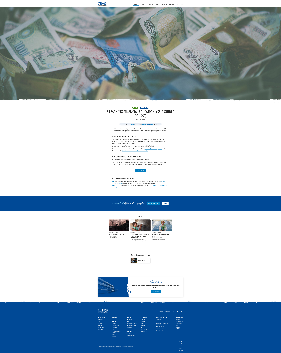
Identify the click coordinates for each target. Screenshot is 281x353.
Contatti (165, 203)
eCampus (164, 4)
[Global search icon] (182, 4)
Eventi (113, 334)
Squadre (143, 325)
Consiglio (143, 321)
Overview (114, 323)
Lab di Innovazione (131, 335)
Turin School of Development (162, 330)
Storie (128, 321)
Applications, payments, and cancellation (162, 324)
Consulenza (114, 327)
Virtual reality (179, 323)
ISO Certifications (160, 326)
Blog (177, 325)
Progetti (151, 4)
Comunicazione (115, 325)
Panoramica (100, 319)
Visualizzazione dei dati (131, 323)
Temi (142, 327)
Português (181, 350)
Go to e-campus (140, 170)
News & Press (129, 327)
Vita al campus (179, 321)
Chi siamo (171, 4)
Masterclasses (101, 327)
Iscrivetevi (156, 291)
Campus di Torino (160, 328)
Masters (144, 4)
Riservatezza (130, 346)
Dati (113, 329)
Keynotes (114, 336)
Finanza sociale (144, 107)
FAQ (157, 321)
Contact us (158, 319)
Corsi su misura (101, 329)
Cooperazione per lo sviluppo (116, 332)
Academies (100, 323)
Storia (142, 323)
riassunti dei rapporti (131, 325)
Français (144, 124)
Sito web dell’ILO (178, 328)
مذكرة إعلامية (150, 124)
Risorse (158, 4)
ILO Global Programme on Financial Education (135, 151)
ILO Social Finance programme (153, 149)
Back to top (277, 351)
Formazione (136, 4)
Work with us (144, 331)
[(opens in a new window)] (173, 311)
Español (180, 348)
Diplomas (100, 325)
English (132, 124)
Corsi (99, 321)
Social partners (144, 329)
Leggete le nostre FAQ (153, 203)
